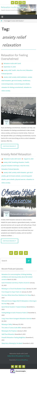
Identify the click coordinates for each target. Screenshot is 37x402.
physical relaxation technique (10, 160)
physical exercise (20, 172)
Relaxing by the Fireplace (9, 323)
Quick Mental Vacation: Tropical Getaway (14, 299)
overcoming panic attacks (22, 81)
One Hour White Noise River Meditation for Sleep (16, 287)
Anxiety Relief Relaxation (16, 150)
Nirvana (18, 352)
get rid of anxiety (17, 78)
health (14, 69)
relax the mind (21, 69)
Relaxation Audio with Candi (14, 7)
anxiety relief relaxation (19, 166)
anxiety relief (7, 69)
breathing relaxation (18, 157)
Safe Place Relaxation (8, 326)
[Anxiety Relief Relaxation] (18, 195)
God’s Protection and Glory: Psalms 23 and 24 (15, 275)
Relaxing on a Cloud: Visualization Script (14, 281)
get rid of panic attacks (13, 169)
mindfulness (26, 78)
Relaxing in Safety (7, 316)
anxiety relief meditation (19, 75)
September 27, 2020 (10, 66)
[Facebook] (20, 2)
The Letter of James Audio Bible (11, 320)
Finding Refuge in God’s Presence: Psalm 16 (15, 305)
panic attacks (11, 172)
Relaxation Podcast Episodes (10, 163)
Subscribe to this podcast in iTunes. (18, 348)
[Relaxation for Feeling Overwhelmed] (18, 106)
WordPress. (25, 352)
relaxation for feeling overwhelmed (12, 84)
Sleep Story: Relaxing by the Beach (12, 335)
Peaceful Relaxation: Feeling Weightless (13, 329)
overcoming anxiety (7, 81)
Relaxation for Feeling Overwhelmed (14, 57)
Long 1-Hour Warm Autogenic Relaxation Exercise (16, 310)
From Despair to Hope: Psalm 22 (11, 284)
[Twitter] (16, 2)
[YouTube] (12, 2)
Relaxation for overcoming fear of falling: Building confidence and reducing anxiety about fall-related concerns (17, 268)
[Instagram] (24, 2)
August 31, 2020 (28, 154)
